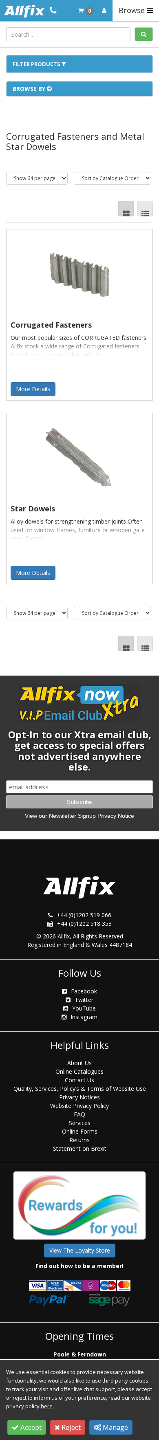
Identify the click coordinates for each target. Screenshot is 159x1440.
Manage (114, 1427)
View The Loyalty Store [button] (79, 1250)
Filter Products (37, 64)
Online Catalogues (79, 1071)
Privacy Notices (79, 1097)
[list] (145, 208)
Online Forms (79, 1131)
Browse (133, 10)
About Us (79, 1063)
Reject (70, 1427)
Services (80, 1123)
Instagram (84, 1017)
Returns (79, 1140)
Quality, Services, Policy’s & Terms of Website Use (79, 1088)
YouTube (84, 1008)
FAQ (79, 1114)
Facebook (84, 991)
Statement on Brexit (79, 1148)
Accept (30, 1427)
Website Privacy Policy (79, 1106)
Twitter (84, 1000)
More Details (33, 389)
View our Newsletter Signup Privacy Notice (79, 815)
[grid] (126, 208)
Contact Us (79, 1080)
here (47, 1406)
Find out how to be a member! (79, 1266)
